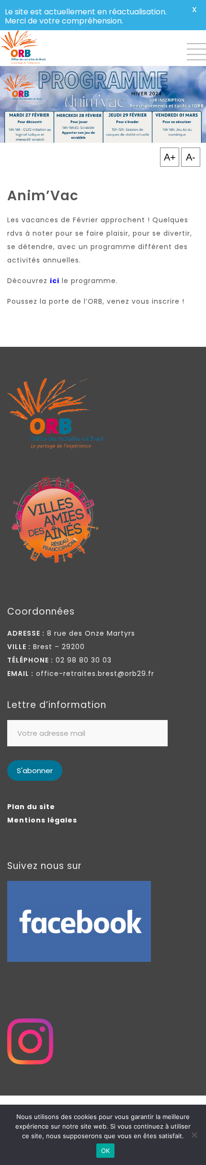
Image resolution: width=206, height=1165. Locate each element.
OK (105, 1150)
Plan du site (31, 806)
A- (190, 157)
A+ (170, 157)
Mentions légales (42, 820)
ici (54, 281)
